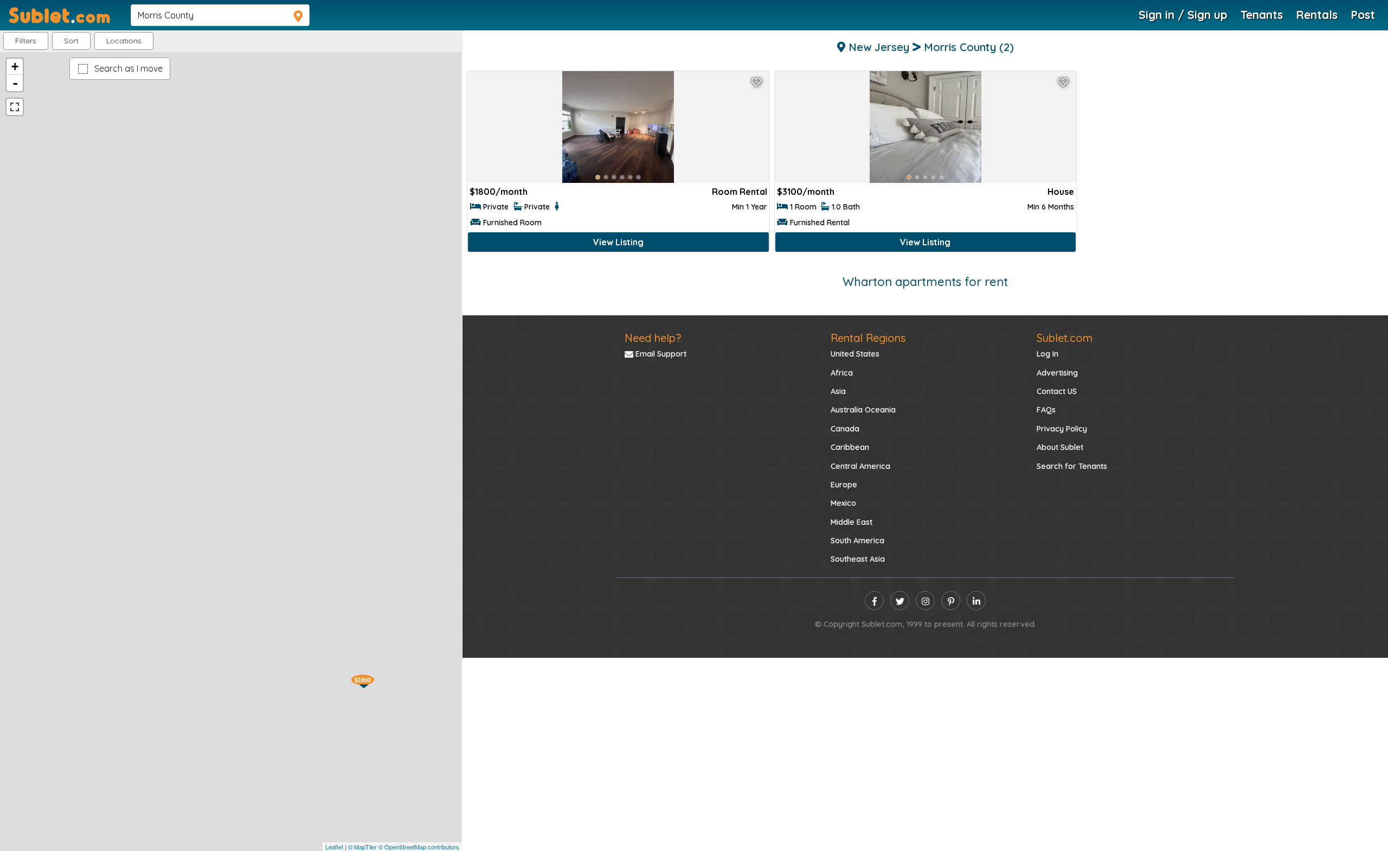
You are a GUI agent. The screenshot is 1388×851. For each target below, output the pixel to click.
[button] (123, 41)
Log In (1047, 354)
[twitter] (899, 600)
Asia (838, 391)
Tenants (1262, 15)
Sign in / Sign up (1183, 15)
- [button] (15, 83)
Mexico (843, 503)
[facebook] (874, 600)
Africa (842, 373)
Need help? (653, 338)
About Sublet (1060, 447)
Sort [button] (71, 41)
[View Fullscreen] (15, 107)
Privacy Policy (1062, 429)
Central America (860, 466)
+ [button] (14, 66)
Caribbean (850, 447)
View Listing (618, 242)
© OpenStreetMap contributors (418, 846)
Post (1363, 15)
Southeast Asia (858, 559)
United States (855, 354)
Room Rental (739, 191)
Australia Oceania (863, 410)
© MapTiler (362, 846)
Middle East (851, 522)
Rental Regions (868, 338)
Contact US (1057, 391)
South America (857, 540)
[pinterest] (950, 600)
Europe (844, 485)
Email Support (659, 354)
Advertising (1057, 373)
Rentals (1317, 15)
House (1061, 191)
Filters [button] (25, 41)
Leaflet (334, 846)
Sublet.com (1065, 338)
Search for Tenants (1072, 466)
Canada (845, 429)
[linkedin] (976, 600)
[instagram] (925, 600)
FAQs (1046, 410)
